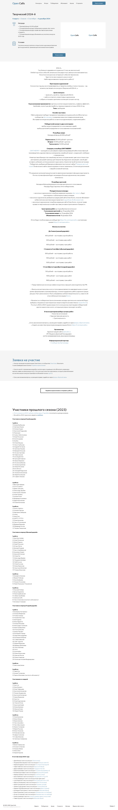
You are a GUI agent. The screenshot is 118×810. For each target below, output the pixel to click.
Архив (72, 3)
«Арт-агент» (76, 193)
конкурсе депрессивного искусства (39, 796)
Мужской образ (39, 766)
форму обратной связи (81, 323)
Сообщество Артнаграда (59, 343)
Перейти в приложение (38, 365)
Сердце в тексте (39, 768)
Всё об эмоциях (41, 782)
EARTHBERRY (34, 151)
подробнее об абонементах (73, 200)
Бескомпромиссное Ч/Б (41, 780)
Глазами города (41, 784)
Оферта (36, 806)
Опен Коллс (53, 363)
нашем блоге (82, 302)
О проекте (79, 3)
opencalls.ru (67, 332)
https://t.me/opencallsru (62, 222)
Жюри (46, 3)
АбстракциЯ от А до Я (40, 776)
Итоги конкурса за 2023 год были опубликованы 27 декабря (31, 413)
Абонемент (64, 3)
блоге (68, 296)
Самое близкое (41, 786)
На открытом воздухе (41, 764)
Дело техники (45, 788)
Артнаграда (48, 117)
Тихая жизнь (36, 760)
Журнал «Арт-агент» (78, 806)
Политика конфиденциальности (11, 806)
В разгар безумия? (42, 772)
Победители (54, 3)
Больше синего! (43, 762)
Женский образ (43, 790)
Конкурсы (39, 3)
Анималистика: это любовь (43, 792)
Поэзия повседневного (42, 770)
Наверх (112, 806)
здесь (50, 373)
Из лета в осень (39, 774)
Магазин (67, 806)
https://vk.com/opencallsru (69, 220)
